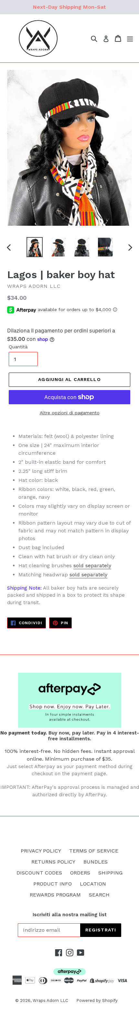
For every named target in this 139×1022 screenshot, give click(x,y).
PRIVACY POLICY (41, 851)
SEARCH (99, 895)
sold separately (92, 565)
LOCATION (93, 884)
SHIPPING (110, 873)
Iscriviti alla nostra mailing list (70, 915)
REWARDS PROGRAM (55, 895)
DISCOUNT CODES (39, 873)
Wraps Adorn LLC (50, 1000)
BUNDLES (95, 862)
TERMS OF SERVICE (93, 851)
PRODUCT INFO (52, 884)
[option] (34, 247)
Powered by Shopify (97, 1000)
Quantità (18, 346)
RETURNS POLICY (53, 862)
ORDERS (80, 873)
